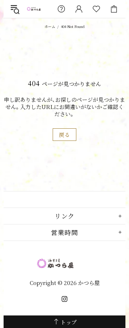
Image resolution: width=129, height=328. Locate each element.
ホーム (49, 26)
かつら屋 (37, 9)
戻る (64, 134)
